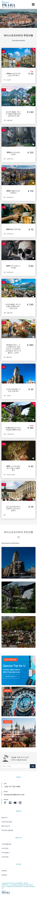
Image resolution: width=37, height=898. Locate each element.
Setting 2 (4, 875)
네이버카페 (4, 848)
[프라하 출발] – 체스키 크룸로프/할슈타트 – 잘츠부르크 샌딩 (13, 114)
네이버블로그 (5, 852)
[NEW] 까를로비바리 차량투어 (13, 192)
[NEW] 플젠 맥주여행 (13, 229)
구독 (32, 766)
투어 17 (15, 608)
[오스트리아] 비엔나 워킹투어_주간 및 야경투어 (13, 508)
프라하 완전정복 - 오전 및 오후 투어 (13, 390)
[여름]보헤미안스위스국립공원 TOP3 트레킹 (13, 429)
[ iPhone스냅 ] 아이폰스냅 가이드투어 (13, 74)
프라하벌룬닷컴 (6, 844)
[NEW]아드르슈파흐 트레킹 (13, 153)
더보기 (7, 705)
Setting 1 (4, 870)
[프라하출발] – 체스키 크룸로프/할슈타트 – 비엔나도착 (13, 306)
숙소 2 (22, 608)
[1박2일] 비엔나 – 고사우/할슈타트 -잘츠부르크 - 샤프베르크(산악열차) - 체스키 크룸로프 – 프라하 (13, 349)
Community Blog (6, 822)
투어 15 (15, 573)
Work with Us (5, 826)
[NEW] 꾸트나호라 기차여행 (13, 267)
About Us (4, 817)
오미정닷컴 (4, 857)
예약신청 (18, 55)
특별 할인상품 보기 (11, 676)
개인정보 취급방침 (7, 830)
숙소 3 (22, 573)
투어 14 (18, 642)
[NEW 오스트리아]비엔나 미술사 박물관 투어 (13, 468)
